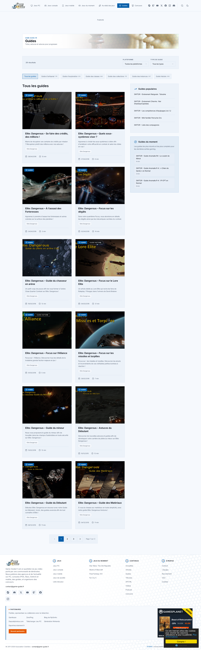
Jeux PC (56, 566)
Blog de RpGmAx (50, 617)
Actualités (129, 566)
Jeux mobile (57, 574)
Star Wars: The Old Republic (100, 566)
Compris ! (181, 641)
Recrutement (167, 574)
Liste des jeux (58, 582)
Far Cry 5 (92, 578)
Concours (129, 594)
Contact (165, 566)
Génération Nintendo (52, 621)
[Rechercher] (182, 5)
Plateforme (128, 59)
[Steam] (149, 5)
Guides (128, 574)
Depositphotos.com (16, 621)
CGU (163, 578)
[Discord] (174, 5)
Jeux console (58, 570)
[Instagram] (170, 5)
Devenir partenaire (18, 631)
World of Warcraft (96, 570)
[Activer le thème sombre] (187, 5)
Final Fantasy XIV (96, 574)
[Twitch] (153, 5)
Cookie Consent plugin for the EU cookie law (181, 645)
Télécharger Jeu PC (33, 621)
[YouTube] (157, 5)
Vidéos (128, 586)
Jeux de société (59, 578)
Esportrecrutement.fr (17, 625)
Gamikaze (12, 617)
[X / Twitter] (161, 5)
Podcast (129, 590)
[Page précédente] (54, 539)
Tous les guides (30, 76)
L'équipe (165, 570)
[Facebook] (166, 5)
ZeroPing (29, 617)
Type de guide (156, 59)
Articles (128, 570)
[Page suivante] (80, 539)
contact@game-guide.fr (15, 586)
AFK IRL (129, 582)
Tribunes (129, 578)
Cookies (165, 582)
